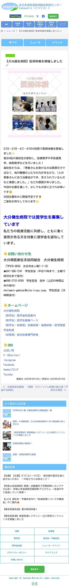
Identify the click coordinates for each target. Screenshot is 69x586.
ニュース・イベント (51, 545)
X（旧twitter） (13, 355)
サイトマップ (51, 552)
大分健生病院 (12, 310)
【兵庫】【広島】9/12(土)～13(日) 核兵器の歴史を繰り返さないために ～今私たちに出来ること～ (33, 477)
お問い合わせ (17, 560)
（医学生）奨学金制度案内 (20, 315)
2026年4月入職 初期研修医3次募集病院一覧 (32, 410)
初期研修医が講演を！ (23, 443)
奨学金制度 (17, 545)
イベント (57, 42)
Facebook (9, 364)
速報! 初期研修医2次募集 (24, 454)
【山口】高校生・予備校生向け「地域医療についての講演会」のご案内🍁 (33, 501)
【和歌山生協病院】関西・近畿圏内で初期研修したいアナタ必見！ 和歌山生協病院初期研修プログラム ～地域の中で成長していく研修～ (33, 489)
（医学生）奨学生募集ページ (21, 320)
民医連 (31, 16)
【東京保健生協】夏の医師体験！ (20, 509)
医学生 (17, 538)
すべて (13, 42)
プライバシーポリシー (17, 552)
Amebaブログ (11, 369)
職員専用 (53, 16)
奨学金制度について (51, 24)
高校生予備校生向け (40, 24)
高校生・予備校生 (51, 538)
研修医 (51, 531)
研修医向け (17, 24)
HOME (6, 24)
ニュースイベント (62, 24)
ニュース (10, 31)
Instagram (10, 360)
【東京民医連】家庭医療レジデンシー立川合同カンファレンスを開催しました (33, 517)
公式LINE (9, 350)
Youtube (8, 374)
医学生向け (28, 24)
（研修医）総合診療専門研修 (21, 334)
